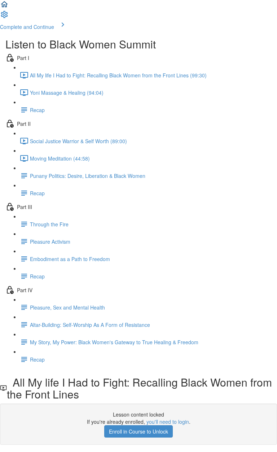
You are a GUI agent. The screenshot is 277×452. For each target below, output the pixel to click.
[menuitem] (4, 16)
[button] (4, 6)
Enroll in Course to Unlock (138, 431)
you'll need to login (167, 421)
